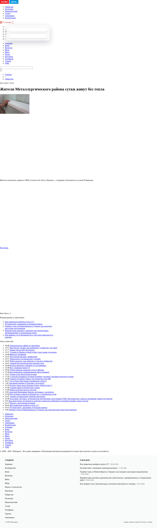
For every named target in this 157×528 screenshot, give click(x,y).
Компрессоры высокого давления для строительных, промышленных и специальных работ (27, 332)
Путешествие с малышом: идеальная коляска (23, 324)
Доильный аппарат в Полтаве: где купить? (27, 383)
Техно (7, 54)
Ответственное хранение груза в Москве (27, 370)
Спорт (7, 13)
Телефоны (9, 59)
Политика (9, 9)
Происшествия (11, 11)
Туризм (8, 61)
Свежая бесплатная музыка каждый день (27, 363)
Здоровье (9, 43)
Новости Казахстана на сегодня (23, 390)
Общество (9, 7)
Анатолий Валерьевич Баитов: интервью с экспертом (31, 392)
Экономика (9, 16)
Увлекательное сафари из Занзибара (25, 346)
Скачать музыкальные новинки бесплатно (27, 396)
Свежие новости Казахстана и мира (25, 388)
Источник (4, 248)
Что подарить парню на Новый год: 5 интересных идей (33, 394)
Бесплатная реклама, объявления (23, 357)
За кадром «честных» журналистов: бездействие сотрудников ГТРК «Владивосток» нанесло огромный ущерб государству (61, 399)
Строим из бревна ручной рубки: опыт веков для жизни (33, 352)
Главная (8, 74)
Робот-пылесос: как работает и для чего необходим (31, 361)
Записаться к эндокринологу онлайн (25, 359)
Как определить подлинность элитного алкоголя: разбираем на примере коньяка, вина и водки (48, 401)
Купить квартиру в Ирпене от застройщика (28, 365)
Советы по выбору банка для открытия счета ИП (30, 379)
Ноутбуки (9, 57)
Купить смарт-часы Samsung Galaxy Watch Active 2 (31, 385)
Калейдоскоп (10, 18)
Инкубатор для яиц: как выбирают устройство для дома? (33, 348)
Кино (7, 45)
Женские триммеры (18, 354)
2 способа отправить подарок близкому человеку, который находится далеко (42, 377)
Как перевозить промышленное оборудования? (29, 372)
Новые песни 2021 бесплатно (22, 350)
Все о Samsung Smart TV (20, 368)
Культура (8, 48)
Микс (7, 52)
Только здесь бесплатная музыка (23, 374)
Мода (7, 50)
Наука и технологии (13, 487)
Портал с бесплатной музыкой (22, 403)
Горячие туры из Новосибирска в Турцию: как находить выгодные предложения (42, 410)
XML (7, 63)
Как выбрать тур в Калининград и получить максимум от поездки (108, 484)
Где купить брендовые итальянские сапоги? (28, 381)
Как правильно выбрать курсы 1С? (19, 322)
